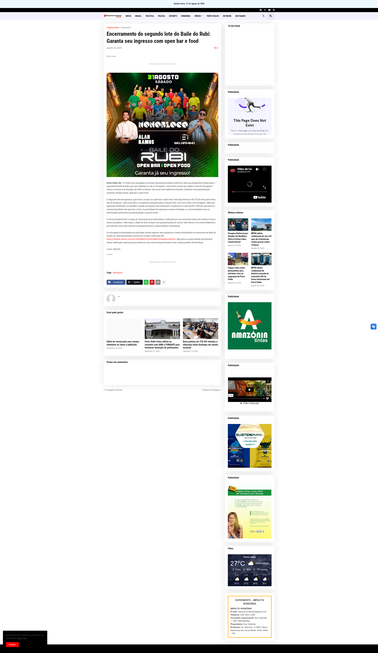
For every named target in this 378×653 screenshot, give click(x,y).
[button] (263, 16)
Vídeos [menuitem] (197, 16)
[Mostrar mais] (163, 282)
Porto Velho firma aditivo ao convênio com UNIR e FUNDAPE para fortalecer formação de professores (162, 344)
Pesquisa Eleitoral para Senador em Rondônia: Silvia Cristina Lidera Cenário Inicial (238, 237)
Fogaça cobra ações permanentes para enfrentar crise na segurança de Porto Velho (236, 273)
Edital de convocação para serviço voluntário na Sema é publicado (123, 343)
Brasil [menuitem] (138, 16)
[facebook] (261, 10)
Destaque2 (126, 27)
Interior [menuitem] (227, 16)
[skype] (273, 10)
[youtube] (269, 10)
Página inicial (113, 27)
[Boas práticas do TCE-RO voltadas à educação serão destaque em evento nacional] (200, 328)
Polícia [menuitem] (161, 16)
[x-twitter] (265, 10)
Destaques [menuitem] (240, 16)
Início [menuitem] (128, 16)
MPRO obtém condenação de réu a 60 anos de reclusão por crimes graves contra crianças (261, 239)
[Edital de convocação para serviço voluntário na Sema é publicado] (124, 328)
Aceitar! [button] (12, 644)
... (119, 295)
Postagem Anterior (113, 390)
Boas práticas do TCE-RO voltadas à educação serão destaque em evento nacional (200, 344)
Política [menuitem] (150, 16)
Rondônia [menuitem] (185, 16)
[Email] (158, 282)
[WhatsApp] (146, 282)
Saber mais (22, 638)
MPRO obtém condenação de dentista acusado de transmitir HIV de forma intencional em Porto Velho (260, 275)
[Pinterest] (152, 282)
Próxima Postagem (211, 390)
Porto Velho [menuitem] (213, 16)
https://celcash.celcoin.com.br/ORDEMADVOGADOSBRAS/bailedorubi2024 (141, 239)
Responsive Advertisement (162, 64)
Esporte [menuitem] (173, 16)
